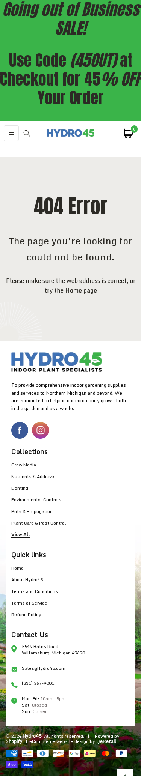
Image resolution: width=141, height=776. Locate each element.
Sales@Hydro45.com (43, 668)
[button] (11, 133)
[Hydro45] (70, 133)
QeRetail (106, 741)
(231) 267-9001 (38, 683)
